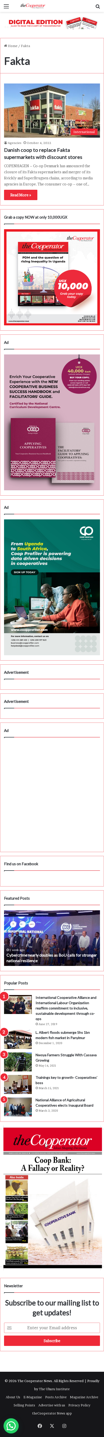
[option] (52, 938)
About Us (13, 1397)
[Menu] (6, 8)
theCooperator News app (52, 1413)
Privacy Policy (79, 1405)
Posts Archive (56, 1397)
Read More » (20, 195)
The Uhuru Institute (54, 1389)
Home (12, 46)
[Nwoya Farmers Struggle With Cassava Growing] (18, 1061)
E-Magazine (32, 1397)
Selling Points (24, 1405)
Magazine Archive (84, 1397)
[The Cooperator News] (33, 6)
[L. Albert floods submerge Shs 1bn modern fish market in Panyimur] (18, 1039)
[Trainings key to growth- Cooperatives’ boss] (18, 1084)
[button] (11, 1425)
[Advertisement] (52, 795)
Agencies (14, 143)
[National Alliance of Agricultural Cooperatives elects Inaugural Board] (18, 1106)
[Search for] (97, 8)
